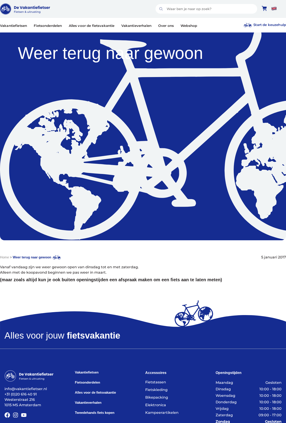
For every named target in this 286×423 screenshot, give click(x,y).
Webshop (189, 26)
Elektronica (155, 405)
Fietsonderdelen (48, 26)
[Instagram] (15, 415)
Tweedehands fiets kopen (94, 412)
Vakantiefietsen (13, 26)
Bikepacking (156, 397)
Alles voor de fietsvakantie (92, 26)
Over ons (166, 26)
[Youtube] (24, 415)
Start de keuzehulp (269, 25)
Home (4, 257)
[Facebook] (7, 415)
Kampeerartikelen (162, 412)
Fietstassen (155, 382)
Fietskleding (156, 390)
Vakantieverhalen (136, 26)
